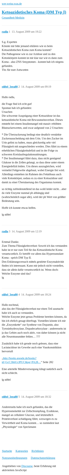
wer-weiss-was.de (12, 3)
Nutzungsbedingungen (14, 457)
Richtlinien (37, 450)
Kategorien (22, 450)
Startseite (7, 450)
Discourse (27, 466)
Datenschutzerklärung (43, 457)
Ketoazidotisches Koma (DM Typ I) (34, 12)
